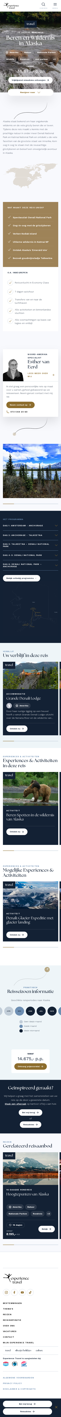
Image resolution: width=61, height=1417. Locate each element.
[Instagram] (6, 1292)
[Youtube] (22, 1292)
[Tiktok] (30, 1292)
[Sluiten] (56, 1407)
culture (39, 1350)
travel (8, 1350)
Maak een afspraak (15, 1104)
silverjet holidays (23, 1350)
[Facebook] (14, 1292)
